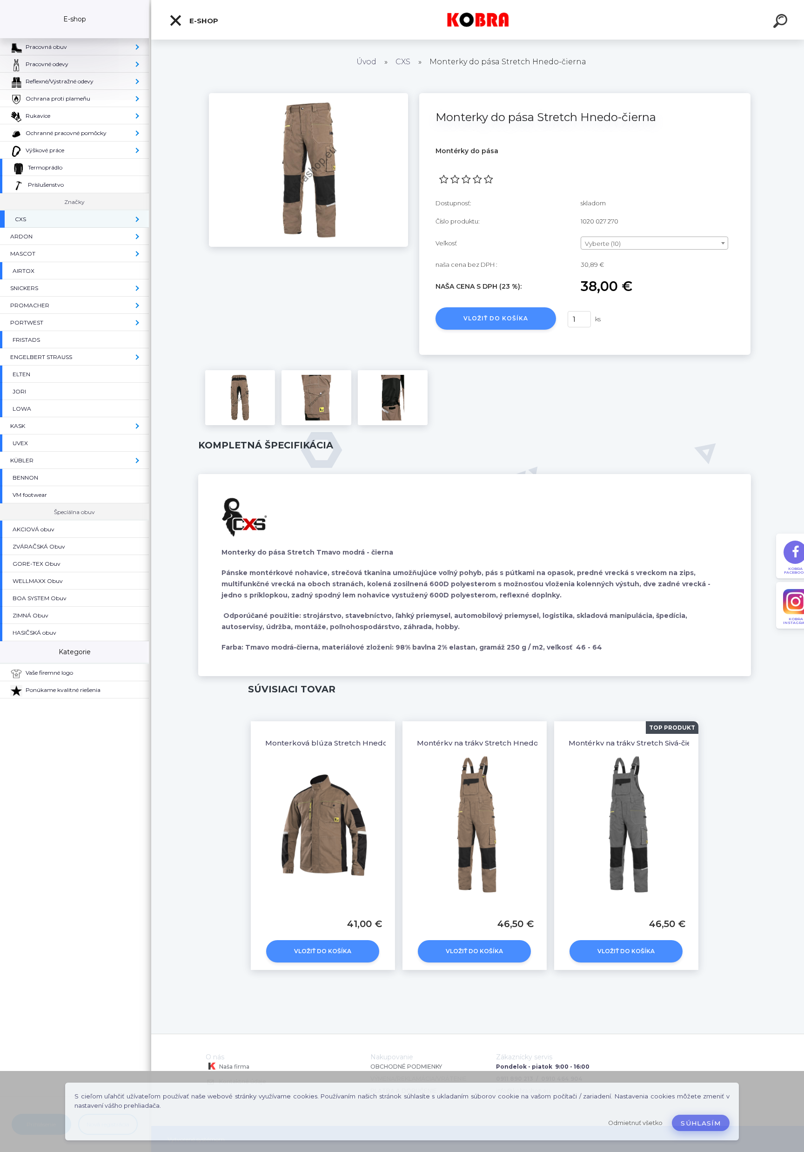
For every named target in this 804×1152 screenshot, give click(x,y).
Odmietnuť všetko (635, 1122)
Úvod (366, 61)
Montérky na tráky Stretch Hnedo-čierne (490, 742)
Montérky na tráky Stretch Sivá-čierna (636, 742)
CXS (402, 61)
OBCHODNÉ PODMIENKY (406, 1066)
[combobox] (654, 243)
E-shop (203, 20)
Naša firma (233, 1066)
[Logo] (477, 20)
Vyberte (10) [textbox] (603, 243)
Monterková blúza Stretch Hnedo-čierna (339, 742)
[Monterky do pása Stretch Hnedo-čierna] (308, 96)
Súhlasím (701, 1123)
